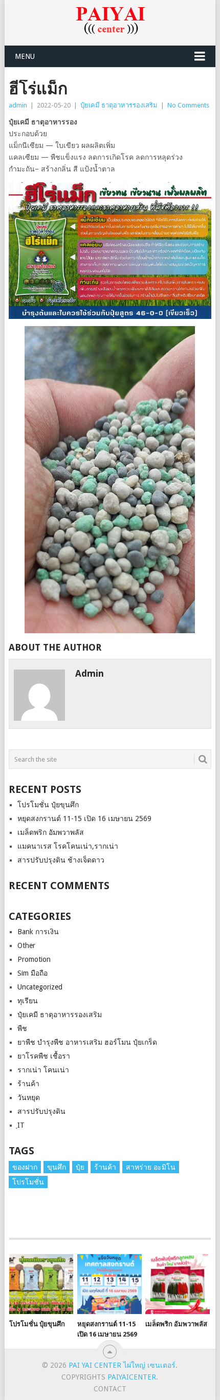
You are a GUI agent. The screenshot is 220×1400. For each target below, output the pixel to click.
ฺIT (21, 1125)
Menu (25, 56)
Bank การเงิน (38, 932)
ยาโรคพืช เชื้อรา (43, 1056)
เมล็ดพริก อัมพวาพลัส (50, 832)
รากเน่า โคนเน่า (43, 1070)
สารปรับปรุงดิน (41, 1111)
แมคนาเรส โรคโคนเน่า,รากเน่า (67, 846)
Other (26, 945)
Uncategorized (39, 987)
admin (18, 105)
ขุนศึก (56, 1167)
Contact (110, 1389)
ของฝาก (24, 1167)
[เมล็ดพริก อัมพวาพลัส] (177, 1284)
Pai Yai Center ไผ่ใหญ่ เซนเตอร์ (122, 1365)
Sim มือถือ (32, 973)
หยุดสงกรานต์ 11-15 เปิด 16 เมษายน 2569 (84, 818)
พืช (22, 1028)
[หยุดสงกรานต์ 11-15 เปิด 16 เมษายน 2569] (109, 1284)
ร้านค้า (28, 1084)
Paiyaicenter (131, 1377)
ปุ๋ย (80, 1167)
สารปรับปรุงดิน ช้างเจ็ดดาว (60, 860)
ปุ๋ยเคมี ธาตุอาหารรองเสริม (119, 105)
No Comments (188, 105)
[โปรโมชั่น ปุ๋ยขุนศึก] (41, 1284)
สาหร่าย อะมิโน (150, 1167)
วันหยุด (28, 1097)
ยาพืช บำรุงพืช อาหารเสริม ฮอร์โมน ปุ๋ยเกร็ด (87, 1042)
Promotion (34, 959)
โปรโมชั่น (28, 1182)
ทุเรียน (27, 1001)
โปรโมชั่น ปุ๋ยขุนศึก (48, 805)
